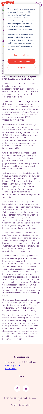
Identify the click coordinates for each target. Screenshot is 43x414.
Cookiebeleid (24, 405)
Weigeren (21, 68)
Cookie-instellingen (21, 55)
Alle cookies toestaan (21, 61)
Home (21, 376)
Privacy (14, 405)
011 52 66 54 (10, 368)
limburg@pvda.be (12, 365)
